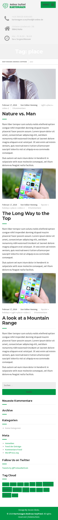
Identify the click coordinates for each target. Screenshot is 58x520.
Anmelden (9, 443)
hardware (48, 484)
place (49, 105)
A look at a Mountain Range (25, 320)
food (39, 484)
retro (46, 490)
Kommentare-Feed (13, 449)
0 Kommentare (19, 108)
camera (5, 484)
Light (43, 105)
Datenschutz (33, 517)
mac (33, 490)
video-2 (5, 108)
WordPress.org (12, 452)
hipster (44, 204)
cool (26, 484)
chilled (13, 484)
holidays (6, 208)
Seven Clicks (33, 510)
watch (15, 495)
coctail (20, 484)
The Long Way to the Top (25, 216)
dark (32, 484)
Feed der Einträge (13, 446)
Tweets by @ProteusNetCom (15, 468)
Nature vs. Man (19, 114)
